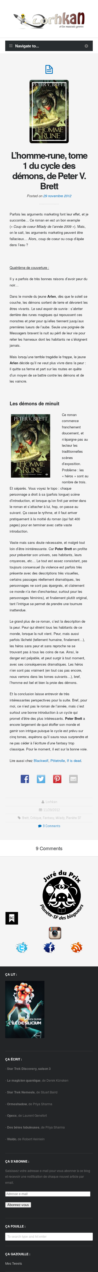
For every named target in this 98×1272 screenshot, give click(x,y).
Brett (25, 818)
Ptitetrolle (57, 760)
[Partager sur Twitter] (41, 779)
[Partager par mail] (73, 779)
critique (35, 818)
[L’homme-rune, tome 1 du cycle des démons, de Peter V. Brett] (49, 71)
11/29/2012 (51, 810)
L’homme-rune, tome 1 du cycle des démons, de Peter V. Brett (49, 170)
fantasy (48, 818)
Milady (60, 818)
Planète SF (73, 818)
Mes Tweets (13, 1263)
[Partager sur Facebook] (25, 779)
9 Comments (51, 826)
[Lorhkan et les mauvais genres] (49, 26)
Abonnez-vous (18, 1205)
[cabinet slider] (86, 46)
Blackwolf (41, 760)
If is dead (74, 760)
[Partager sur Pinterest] (57, 779)
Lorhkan (51, 802)
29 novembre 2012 (57, 195)
